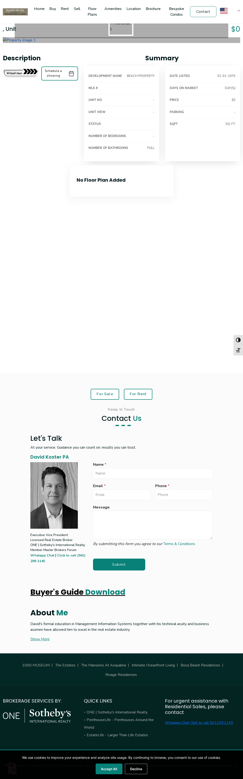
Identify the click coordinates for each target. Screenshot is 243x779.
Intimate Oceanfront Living (153, 665)
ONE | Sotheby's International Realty (117, 712)
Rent (65, 8)
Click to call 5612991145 (211, 722)
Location (133, 8)
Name (99, 464)
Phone (162, 486)
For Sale (105, 394)
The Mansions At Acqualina (103, 665)
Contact (203, 11)
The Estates (65, 665)
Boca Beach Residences (200, 665)
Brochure (153, 8)
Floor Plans (92, 11)
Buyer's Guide (77, 592)
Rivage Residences (121, 674)
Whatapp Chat (42, 555)
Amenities (113, 8)
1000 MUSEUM (36, 665)
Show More (40, 639)
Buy (52, 8)
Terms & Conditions (179, 543)
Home (39, 8)
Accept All (109, 769)
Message (101, 507)
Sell (77, 8)
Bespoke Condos (176, 11)
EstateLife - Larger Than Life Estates (117, 735)
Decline (136, 769)
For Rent (138, 394)
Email (99, 486)
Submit (119, 564)
